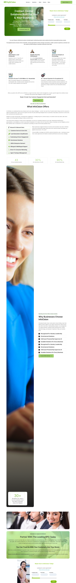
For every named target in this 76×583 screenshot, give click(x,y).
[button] (53, 333)
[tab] (18, 127)
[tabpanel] (51, 140)
